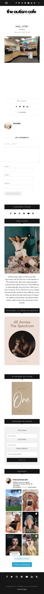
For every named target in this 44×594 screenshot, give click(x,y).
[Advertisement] (22, 80)
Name (7, 166)
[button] (14, 500)
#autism (24, 487)
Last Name (22, 439)
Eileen (23, 112)
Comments (22, 101)
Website (7, 183)
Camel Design (22, 589)
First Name (22, 430)
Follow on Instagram (22, 564)
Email (7, 175)
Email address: (22, 448)
